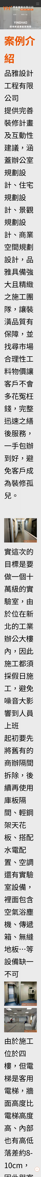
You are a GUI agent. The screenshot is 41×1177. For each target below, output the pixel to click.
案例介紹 (24, 14)
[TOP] (37, 1169)
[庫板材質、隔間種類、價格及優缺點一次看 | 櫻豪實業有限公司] (18, 7)
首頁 (15, 14)
